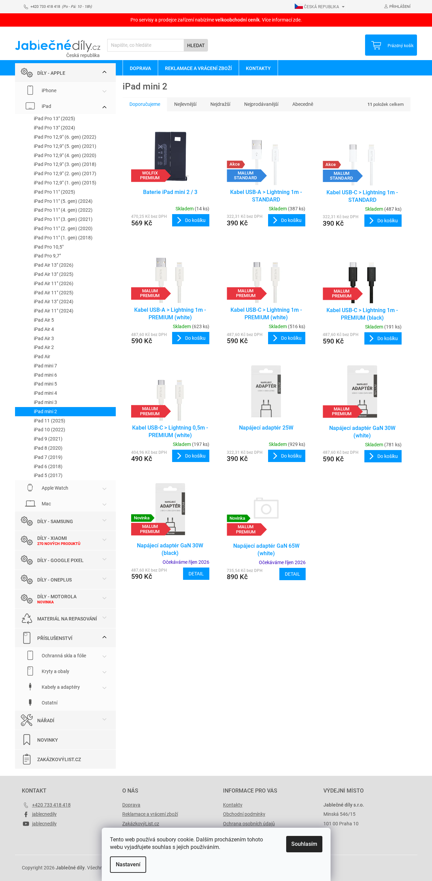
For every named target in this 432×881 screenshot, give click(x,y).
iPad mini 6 (45, 375)
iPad (46, 106)
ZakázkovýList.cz (59, 759)
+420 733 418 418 (51, 805)
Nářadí (45, 720)
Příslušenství (54, 638)
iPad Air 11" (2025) (53, 292)
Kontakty (232, 805)
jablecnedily (44, 814)
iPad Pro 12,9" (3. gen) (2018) (65, 164)
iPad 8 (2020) (48, 448)
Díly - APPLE (51, 73)
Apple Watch (54, 488)
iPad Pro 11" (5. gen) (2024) (63, 201)
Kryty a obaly (55, 671)
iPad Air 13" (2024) (53, 301)
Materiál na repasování (67, 618)
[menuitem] (140, 68)
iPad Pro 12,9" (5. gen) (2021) (65, 146)
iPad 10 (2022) (49, 429)
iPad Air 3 (44, 338)
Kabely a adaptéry (60, 687)
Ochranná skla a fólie (63, 655)
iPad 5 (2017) (48, 475)
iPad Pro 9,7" (47, 255)
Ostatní (49, 702)
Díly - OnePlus (54, 580)
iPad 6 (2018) (48, 466)
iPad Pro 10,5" (49, 247)
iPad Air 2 (44, 347)
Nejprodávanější (261, 104)
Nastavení (128, 864)
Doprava (131, 805)
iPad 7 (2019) (48, 457)
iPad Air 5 (44, 320)
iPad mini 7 (45, 365)
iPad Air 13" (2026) (53, 265)
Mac (46, 503)
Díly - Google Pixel (60, 560)
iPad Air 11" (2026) (53, 283)
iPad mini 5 (45, 384)
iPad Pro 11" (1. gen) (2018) (63, 237)
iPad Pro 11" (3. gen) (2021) (63, 219)
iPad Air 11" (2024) (53, 310)
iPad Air (42, 356)
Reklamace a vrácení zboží (150, 814)
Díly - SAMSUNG (55, 521)
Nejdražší (220, 104)
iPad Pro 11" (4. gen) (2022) (63, 210)
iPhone (48, 90)
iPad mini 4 (45, 393)
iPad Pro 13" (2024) (54, 127)
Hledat (196, 45)
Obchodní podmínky (244, 814)
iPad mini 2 (45, 411)
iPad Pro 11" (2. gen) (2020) (63, 228)
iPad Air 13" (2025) (53, 274)
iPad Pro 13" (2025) (54, 118)
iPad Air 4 (44, 329)
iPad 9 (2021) (48, 439)
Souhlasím (304, 844)
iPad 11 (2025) (49, 420)
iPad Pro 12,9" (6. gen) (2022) (65, 137)
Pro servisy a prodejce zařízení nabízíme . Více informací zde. (216, 20)
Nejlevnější (185, 104)
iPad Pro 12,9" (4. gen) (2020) (65, 155)
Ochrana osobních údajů (249, 823)
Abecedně (302, 104)
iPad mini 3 (45, 402)
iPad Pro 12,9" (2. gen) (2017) (65, 173)
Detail (196, 573)
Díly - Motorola (56, 596)
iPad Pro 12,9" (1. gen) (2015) (65, 182)
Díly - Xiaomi (52, 538)
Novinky (47, 740)
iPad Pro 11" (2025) (54, 192)
